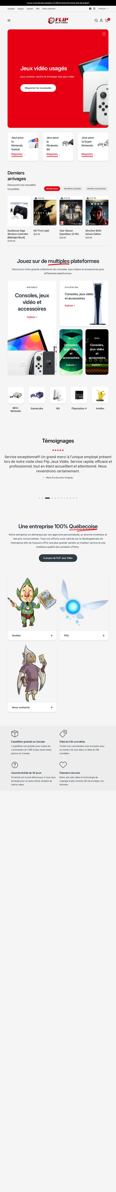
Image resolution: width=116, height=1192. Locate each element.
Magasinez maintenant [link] (17, 155)
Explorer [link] (31, 317)
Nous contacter (48, 9)
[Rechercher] (96, 20)
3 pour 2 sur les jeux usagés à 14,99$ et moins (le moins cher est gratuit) (58, 3)
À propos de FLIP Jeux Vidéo (58, 558)
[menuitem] (12, 8)
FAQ (37, 9)
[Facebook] (90, 9)
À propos (11, 9)
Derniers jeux (52, 188)
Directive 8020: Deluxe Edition (93, 232)
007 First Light (41, 230)
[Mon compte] (101, 20)
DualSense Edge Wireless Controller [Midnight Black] (18, 234)
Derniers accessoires (96, 188)
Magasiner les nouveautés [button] (38, 88)
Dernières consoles (72, 188)
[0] (106, 20)
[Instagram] (94, 9)
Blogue (21, 9)
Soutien (30, 9)
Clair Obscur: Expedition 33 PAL (69, 232)
